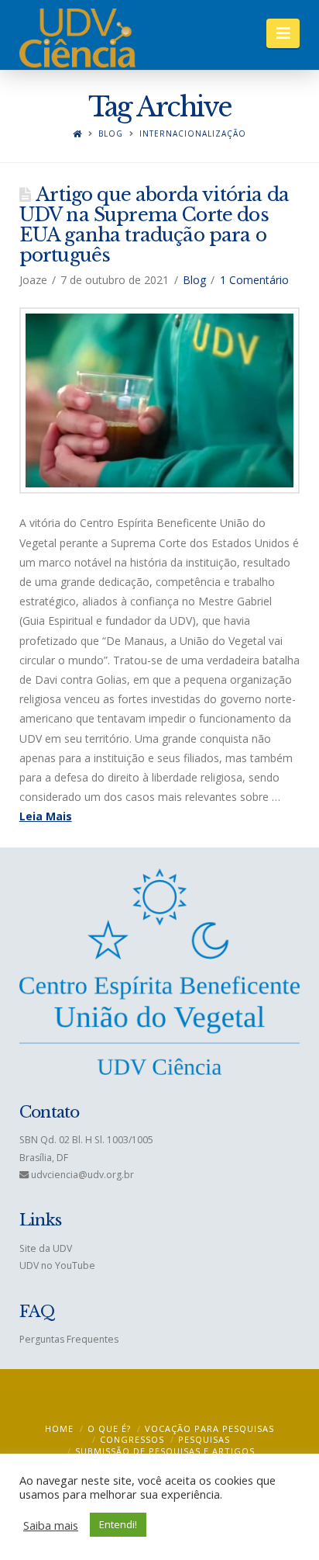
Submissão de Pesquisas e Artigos (165, 1451)
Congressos (132, 1439)
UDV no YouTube (57, 1265)
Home (59, 1428)
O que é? (109, 1428)
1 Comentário (254, 279)
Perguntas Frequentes (68, 1339)
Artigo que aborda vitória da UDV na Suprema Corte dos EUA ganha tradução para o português (154, 225)
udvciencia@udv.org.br (82, 1174)
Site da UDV (45, 1248)
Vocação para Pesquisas (209, 1428)
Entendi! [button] (118, 1524)
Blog (110, 134)
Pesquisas (204, 1439)
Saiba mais (50, 1525)
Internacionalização (192, 134)
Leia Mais (45, 816)
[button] (283, 33)
